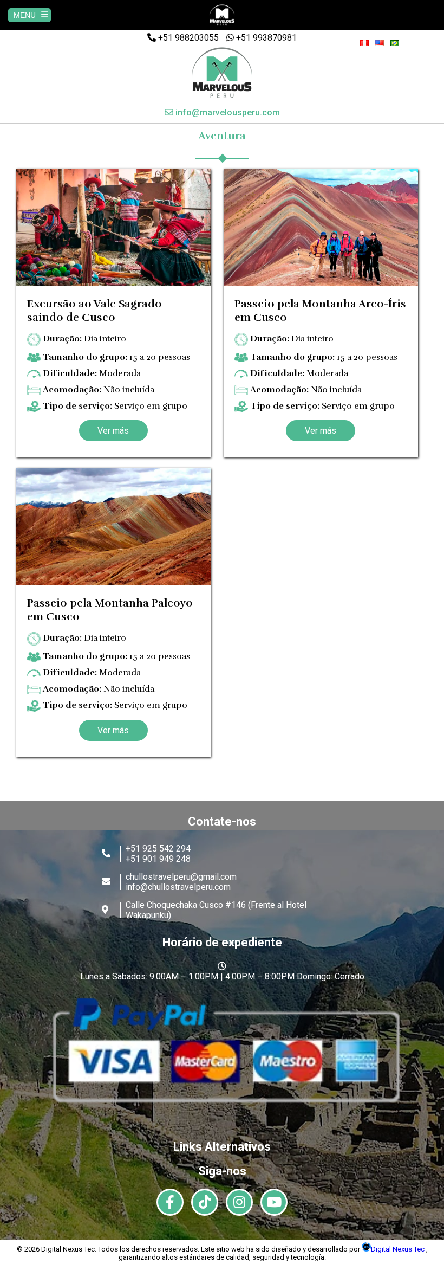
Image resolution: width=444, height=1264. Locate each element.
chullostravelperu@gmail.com (181, 877)
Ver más (113, 430)
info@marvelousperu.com (226, 112)
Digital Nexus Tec (398, 1249)
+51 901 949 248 (158, 859)
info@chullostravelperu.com (178, 887)
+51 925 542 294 (158, 848)
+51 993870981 (265, 38)
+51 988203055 (187, 38)
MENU (25, 15)
